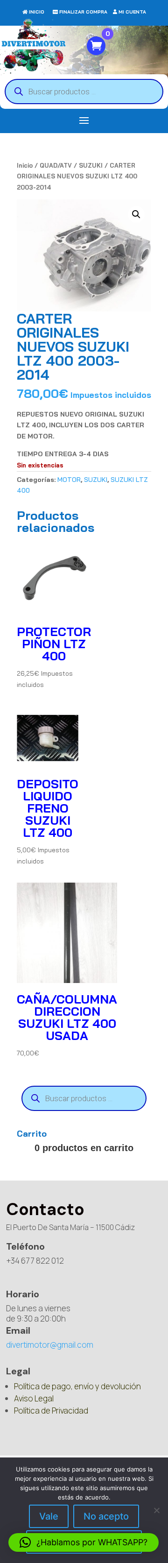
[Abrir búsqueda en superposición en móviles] (84, 91)
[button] (136, 214)
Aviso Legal (34, 1398)
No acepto (106, 1516)
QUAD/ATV (56, 165)
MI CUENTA (132, 12)
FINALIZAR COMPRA (83, 12)
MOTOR (69, 479)
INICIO (36, 12)
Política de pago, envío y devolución (77, 1386)
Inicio (25, 165)
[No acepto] (156, 1510)
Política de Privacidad (51, 1410)
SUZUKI (91, 165)
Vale (48, 1516)
